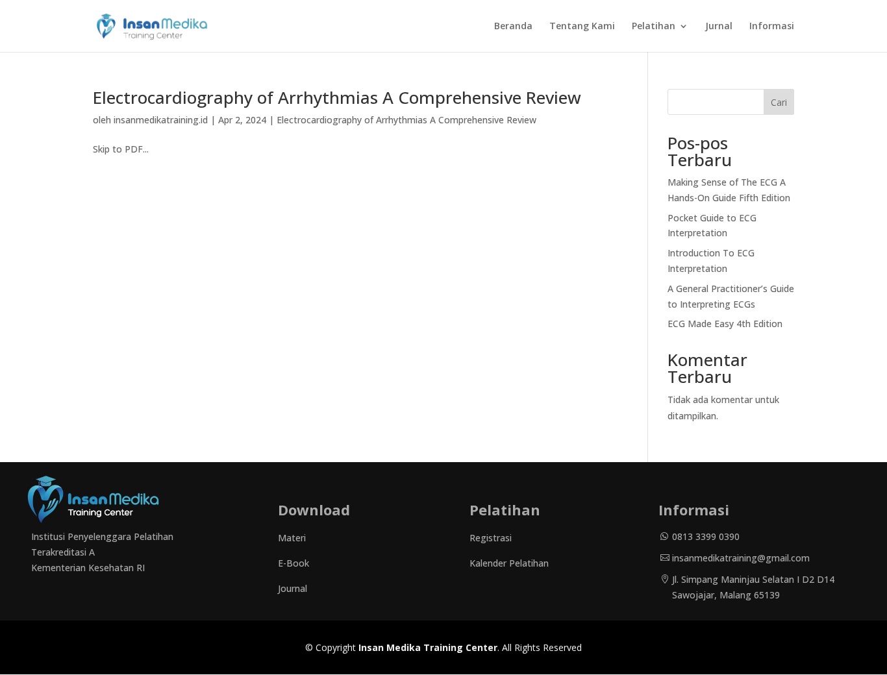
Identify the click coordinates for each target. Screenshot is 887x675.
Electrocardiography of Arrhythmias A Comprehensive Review (337, 97)
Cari (779, 102)
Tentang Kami (582, 26)
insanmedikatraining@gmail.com (741, 558)
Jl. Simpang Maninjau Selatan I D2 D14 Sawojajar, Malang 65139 (753, 587)
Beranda (513, 26)
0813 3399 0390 (706, 536)
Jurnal (718, 26)
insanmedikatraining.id (161, 120)
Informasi (771, 26)
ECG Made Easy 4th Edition (725, 323)
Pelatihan (653, 26)
